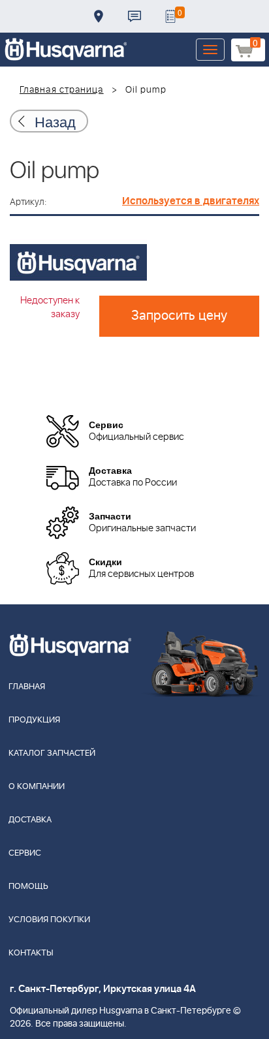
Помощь (28, 886)
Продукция (34, 720)
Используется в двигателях (190, 201)
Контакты (134, 16)
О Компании (36, 787)
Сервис (24, 853)
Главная (26, 687)
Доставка (98, 16)
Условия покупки (49, 920)
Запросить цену (179, 316)
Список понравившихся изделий (170, 16)
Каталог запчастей (51, 753)
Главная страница (62, 90)
